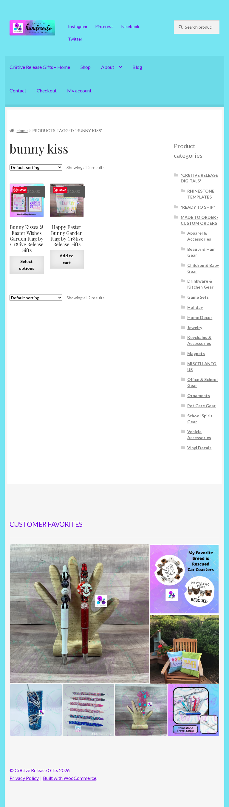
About (107, 67)
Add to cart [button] (67, 259)
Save (22, 190)
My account (79, 90)
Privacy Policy (24, 778)
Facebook (130, 26)
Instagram (77, 26)
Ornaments (198, 395)
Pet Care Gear (201, 405)
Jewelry (194, 327)
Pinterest (104, 26)
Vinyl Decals (199, 447)
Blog (137, 67)
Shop (86, 67)
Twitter (75, 38)
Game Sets (198, 297)
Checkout (47, 90)
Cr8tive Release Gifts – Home (40, 67)
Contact (18, 90)
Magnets (196, 353)
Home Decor (199, 317)
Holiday (195, 307)
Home (22, 130)
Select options (26, 265)
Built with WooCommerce (69, 778)
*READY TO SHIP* (198, 207)
